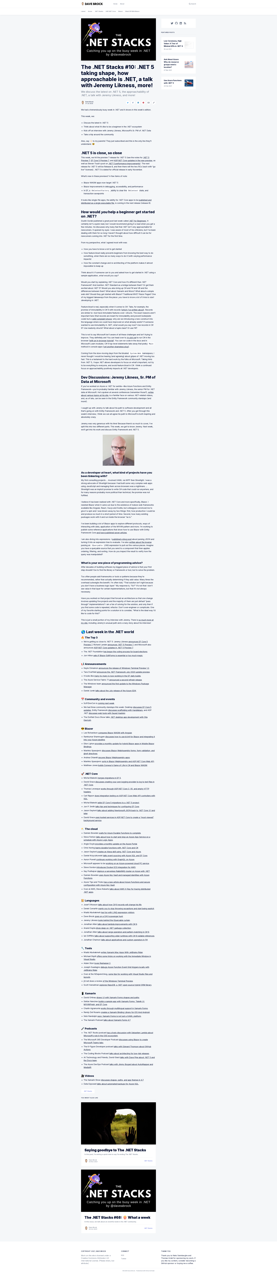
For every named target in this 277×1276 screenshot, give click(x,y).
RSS (122, 1255)
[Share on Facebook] (133, 102)
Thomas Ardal (167, 1258)
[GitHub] (176, 23)
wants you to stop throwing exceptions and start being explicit (126, 908)
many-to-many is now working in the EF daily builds (117, 676)
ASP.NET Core (111, 11)
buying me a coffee (185, 1263)
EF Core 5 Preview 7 (100, 160)
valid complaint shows (102, 319)
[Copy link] (154, 102)
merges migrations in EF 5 (109, 778)
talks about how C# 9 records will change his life (119, 905)
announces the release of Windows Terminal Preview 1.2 (124, 668)
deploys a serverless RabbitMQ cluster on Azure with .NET (123, 871)
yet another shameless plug (116, 347)
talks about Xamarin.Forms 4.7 (116, 1020)
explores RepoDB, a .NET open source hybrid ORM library (125, 985)
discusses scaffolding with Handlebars (125, 710)
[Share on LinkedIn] (138, 102)
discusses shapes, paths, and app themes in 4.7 (122, 1080)
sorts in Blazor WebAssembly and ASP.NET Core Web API (128, 761)
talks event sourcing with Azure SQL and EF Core (125, 855)
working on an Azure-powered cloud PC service (127, 863)
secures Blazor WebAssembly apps (114, 757)
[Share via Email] (148, 102)
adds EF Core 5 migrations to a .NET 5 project (118, 803)
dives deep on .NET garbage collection (113, 928)
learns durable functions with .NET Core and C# (116, 848)
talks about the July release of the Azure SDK (115, 691)
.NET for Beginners (137, 221)
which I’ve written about (132, 310)
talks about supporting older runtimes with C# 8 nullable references (124, 936)
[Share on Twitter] (128, 102)
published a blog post (122, 539)
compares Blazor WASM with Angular (115, 733)
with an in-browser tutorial (101, 341)
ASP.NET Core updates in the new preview (133, 160)
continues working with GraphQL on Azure (115, 859)
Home (115, 4)
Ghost (148, 1271)
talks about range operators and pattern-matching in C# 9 (123, 932)
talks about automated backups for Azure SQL (117, 1084)
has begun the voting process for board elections (125, 651)
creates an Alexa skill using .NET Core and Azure (119, 852)
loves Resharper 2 (102, 963)
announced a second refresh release (125, 680)
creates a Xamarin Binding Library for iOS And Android (125, 1012)
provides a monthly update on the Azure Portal (116, 844)
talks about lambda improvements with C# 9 (117, 924)
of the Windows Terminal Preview (118, 981)
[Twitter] (172, 23)
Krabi (153, 1271)
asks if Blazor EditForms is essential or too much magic (118, 655)
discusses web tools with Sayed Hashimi (107, 713)
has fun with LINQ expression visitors (117, 912)
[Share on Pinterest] (143, 102)
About (122, 4)
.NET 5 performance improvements (124, 163)
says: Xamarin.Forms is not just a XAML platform (119, 1016)
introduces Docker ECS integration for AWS (116, 867)
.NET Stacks (99, 11)
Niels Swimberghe (180, 1255)
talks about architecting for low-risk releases (129, 1053)
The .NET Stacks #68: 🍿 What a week (117, 1217)
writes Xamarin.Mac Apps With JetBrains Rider (122, 952)
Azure (90, 11)
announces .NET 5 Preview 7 (120, 645)
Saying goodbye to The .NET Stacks (115, 1150)
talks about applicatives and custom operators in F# (124, 940)
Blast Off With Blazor (132, 11)
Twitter (123, 1259)
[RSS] (185, 23)
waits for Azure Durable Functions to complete (120, 833)
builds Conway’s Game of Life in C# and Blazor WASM (122, 765)
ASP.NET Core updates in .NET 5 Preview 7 (113, 648)
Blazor (120, 11)
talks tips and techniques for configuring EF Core (117, 806)
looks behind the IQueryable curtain (114, 920)
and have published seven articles (112, 533)
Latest (83, 11)
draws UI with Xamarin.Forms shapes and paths (118, 997)
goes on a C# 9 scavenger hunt (109, 916)
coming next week (106, 703)
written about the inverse (140, 542)
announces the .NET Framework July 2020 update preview (123, 672)
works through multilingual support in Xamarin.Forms (124, 1008)
